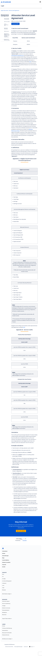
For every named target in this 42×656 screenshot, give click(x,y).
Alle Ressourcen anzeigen (6, 638)
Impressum (26, 646)
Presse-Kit (4, 564)
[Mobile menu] (40, 1)
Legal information (4, 10)
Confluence (4, 583)
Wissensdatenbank (5, 610)
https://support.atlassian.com (17, 55)
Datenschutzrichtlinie (9, 646)
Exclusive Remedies (6, 28)
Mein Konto (4, 614)
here (30, 61)
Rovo (3, 574)
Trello (3, 587)
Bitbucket (4, 589)
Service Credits (7, 21)
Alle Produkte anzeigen (6, 593)
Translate (25, 540)
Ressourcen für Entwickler (7, 632)
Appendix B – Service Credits (7, 40)
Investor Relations (5, 560)
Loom (3, 585)
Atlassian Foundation (6, 562)
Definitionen (6, 31)
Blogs (3, 557)
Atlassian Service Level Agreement (5, 15)
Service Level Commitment (6, 19)
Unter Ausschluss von (6, 24)
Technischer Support (6, 601)
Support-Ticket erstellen (6, 618)
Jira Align (4, 578)
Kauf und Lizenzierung (6, 603)
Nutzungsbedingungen (18, 646)
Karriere (3, 553)
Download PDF (15, 23)
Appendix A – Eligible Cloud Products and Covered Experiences (6, 35)
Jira (3, 576)
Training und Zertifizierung (7, 628)
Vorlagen (3, 605)
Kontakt (3, 566)
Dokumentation (5, 630)
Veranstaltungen (5, 555)
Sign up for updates (21, 531)
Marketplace (4, 612)
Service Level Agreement (14, 10)
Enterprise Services (5, 634)
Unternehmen (4, 551)
